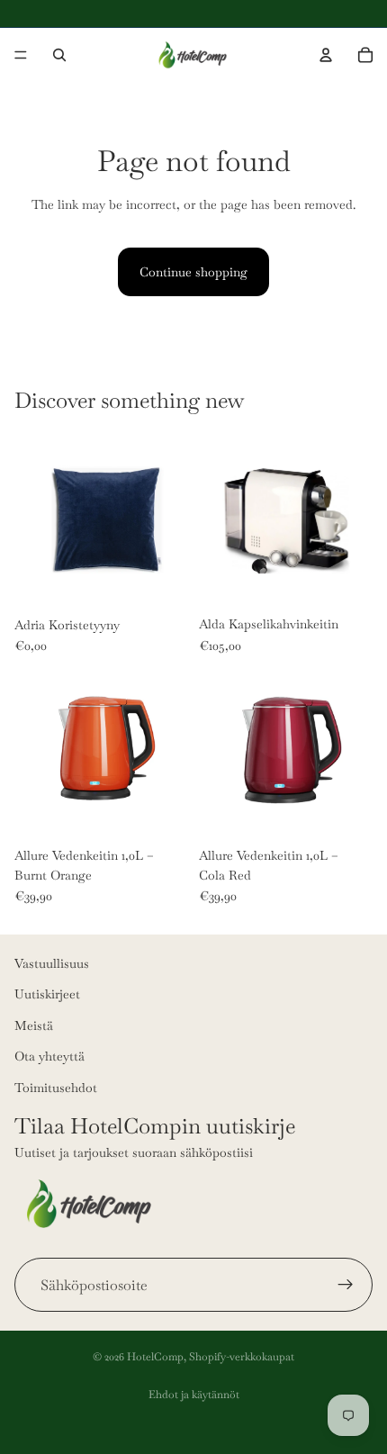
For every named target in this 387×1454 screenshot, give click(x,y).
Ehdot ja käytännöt (193, 1394)
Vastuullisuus (51, 963)
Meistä (33, 1025)
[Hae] (59, 55)
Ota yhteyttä (49, 1056)
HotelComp (155, 1357)
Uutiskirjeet (47, 994)
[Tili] (326, 55)
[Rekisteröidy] (345, 1285)
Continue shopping (194, 272)
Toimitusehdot (55, 1087)
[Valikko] (20, 55)
